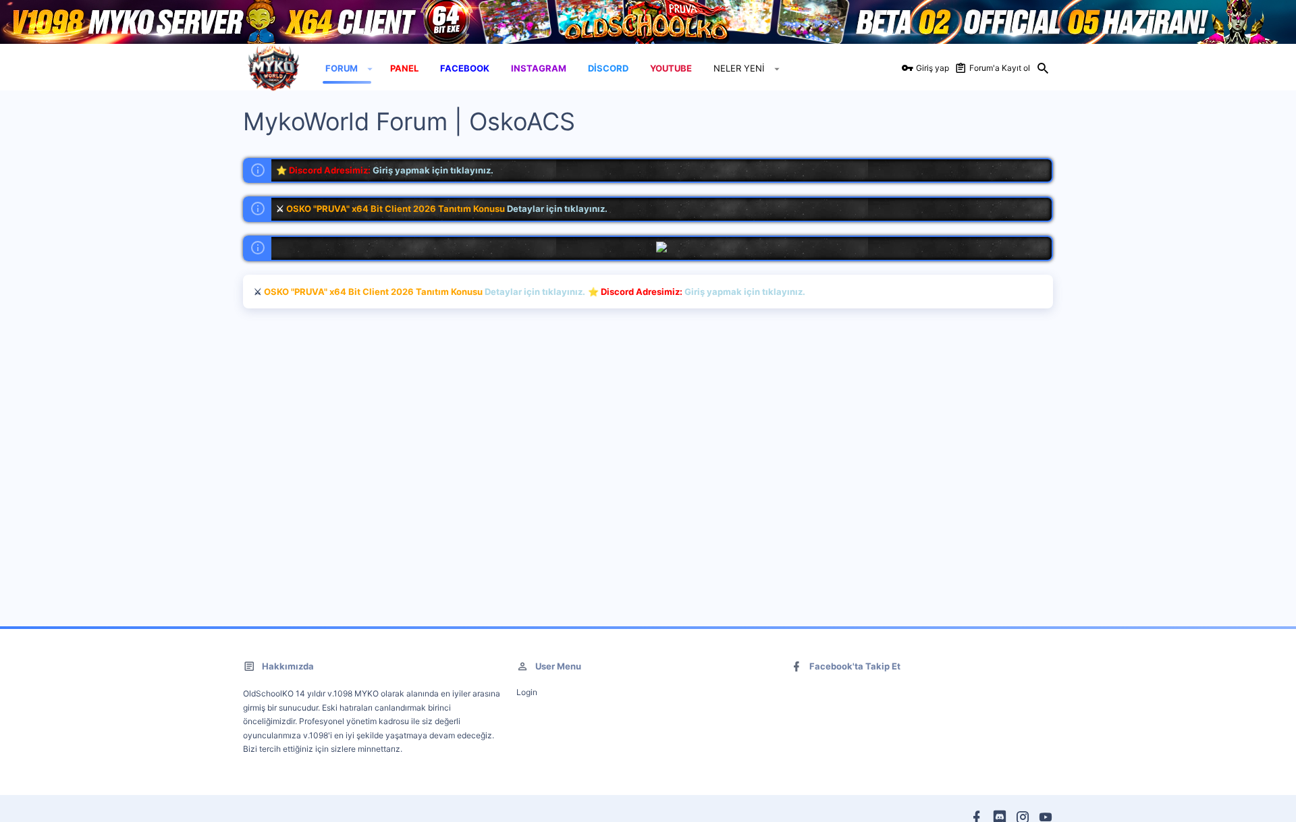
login (526, 692)
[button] (370, 69)
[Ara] (1043, 69)
